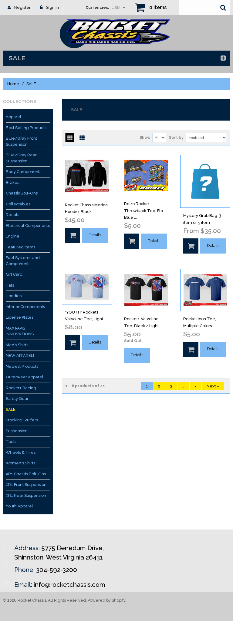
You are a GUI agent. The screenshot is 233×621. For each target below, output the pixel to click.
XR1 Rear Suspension (26, 495)
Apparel (13, 117)
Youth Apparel (19, 506)
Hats (10, 285)
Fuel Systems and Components (23, 260)
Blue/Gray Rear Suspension (21, 158)
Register (22, 7)
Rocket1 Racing (21, 388)
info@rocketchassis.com (69, 584)
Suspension (17, 431)
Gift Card (14, 274)
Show (145, 137)
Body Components (23, 171)
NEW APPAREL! (20, 355)
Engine (12, 236)
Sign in (52, 7)
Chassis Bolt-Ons (22, 193)
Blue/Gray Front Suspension (21, 141)
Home (13, 83)
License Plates (19, 317)
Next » (213, 386)
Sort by (176, 137)
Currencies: (97, 7)
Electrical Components (28, 225)
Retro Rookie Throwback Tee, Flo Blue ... (143, 210)
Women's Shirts (20, 463)
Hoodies (14, 296)
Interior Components (25, 306)
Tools (11, 441)
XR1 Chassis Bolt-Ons (26, 474)
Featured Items (20, 247)
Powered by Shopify (106, 600)
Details (95, 235)
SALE (10, 409)
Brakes (12, 182)
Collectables (18, 204)
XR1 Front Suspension (26, 484)
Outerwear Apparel (24, 377)
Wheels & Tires (20, 452)
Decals (12, 214)
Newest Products (22, 366)
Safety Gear (17, 398)
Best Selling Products (26, 127)
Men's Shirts (17, 345)
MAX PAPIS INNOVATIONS (20, 331)
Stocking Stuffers (22, 420)
